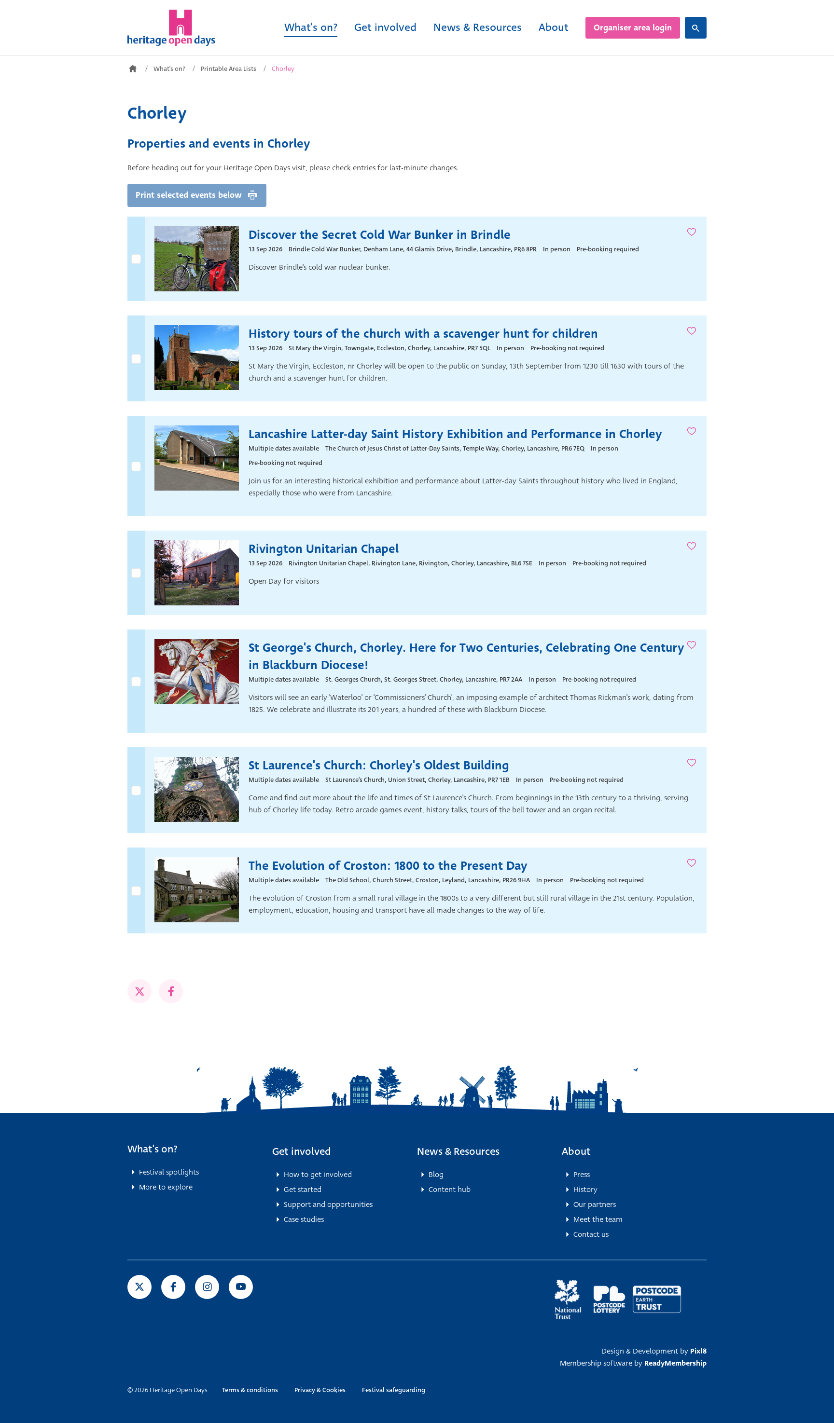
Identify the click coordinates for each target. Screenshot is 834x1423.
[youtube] (241, 1287)
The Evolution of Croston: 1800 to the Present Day (388, 866)
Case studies (304, 1219)
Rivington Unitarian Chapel (324, 549)
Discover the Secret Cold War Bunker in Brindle (380, 235)
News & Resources (477, 27)
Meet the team (598, 1219)
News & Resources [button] (458, 1151)
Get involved (385, 27)
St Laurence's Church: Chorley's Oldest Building (379, 765)
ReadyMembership (675, 1363)
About (554, 27)
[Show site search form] (696, 28)
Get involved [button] (301, 1151)
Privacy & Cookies (320, 1390)
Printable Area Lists (228, 68)
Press (581, 1174)
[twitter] (139, 991)
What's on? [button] (152, 1149)
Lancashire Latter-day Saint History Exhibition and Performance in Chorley (455, 434)
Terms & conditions (250, 1390)
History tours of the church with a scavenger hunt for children (423, 333)
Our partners (594, 1204)
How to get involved (318, 1174)
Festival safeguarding (393, 1390)
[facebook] (171, 991)
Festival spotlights (169, 1172)
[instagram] (207, 1287)
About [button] (576, 1151)
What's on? (310, 27)
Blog (436, 1174)
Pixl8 (698, 1351)
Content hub (450, 1189)
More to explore (166, 1187)
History (585, 1189)
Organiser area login (633, 28)
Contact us (591, 1234)
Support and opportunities (328, 1204)
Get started (302, 1189)
